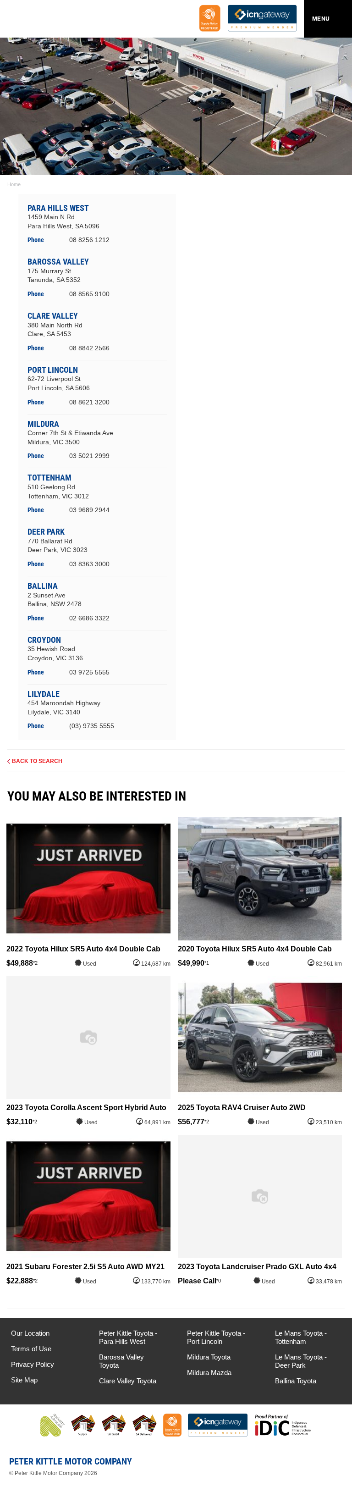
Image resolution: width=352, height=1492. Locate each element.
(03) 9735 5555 (91, 725)
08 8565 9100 (89, 294)
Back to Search (37, 761)
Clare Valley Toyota (127, 1381)
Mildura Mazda (209, 1372)
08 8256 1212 (89, 239)
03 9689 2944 (89, 510)
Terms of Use (31, 1349)
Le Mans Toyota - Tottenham (301, 1337)
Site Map (24, 1380)
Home (14, 184)
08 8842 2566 (89, 348)
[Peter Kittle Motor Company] (62, 20)
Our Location (30, 1333)
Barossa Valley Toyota (121, 1361)
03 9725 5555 (89, 672)
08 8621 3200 (89, 402)
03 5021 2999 (89, 455)
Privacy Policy (32, 1364)
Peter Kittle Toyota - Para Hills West (128, 1337)
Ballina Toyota (295, 1381)
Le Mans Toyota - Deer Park (301, 1361)
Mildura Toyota (209, 1357)
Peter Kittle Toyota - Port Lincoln (216, 1337)
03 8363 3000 (89, 564)
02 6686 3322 (89, 618)
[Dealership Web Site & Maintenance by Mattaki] (328, 1465)
